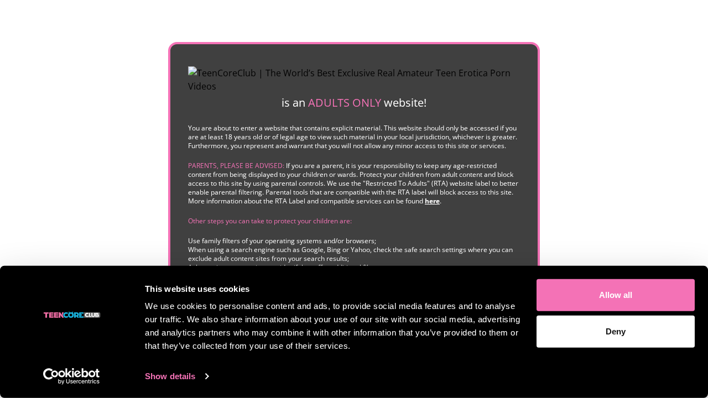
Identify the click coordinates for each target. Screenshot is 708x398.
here (432, 201)
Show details (170, 376)
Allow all (615, 295)
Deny (616, 331)
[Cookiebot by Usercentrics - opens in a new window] (71, 376)
